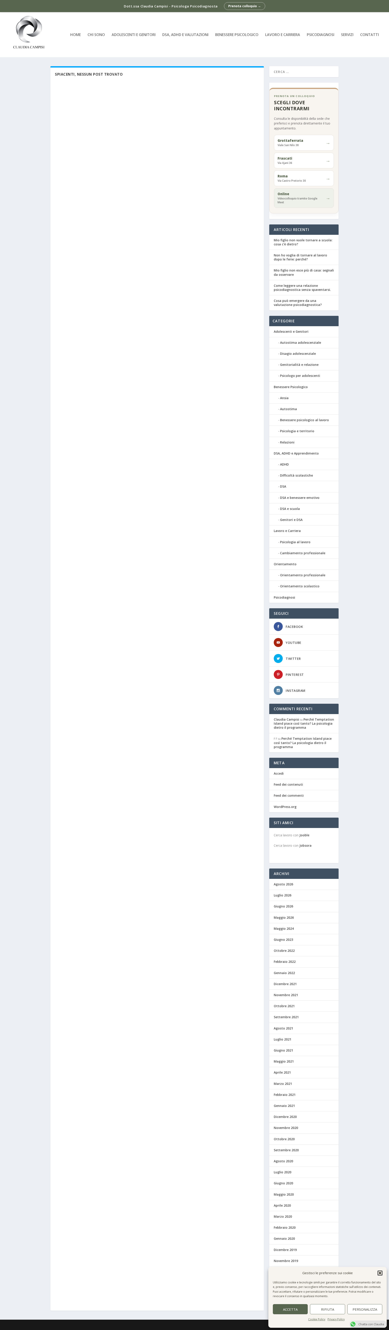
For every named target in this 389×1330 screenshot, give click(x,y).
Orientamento (285, 564)
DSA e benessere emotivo (299, 497)
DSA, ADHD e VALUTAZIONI (185, 35)
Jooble (304, 835)
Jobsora (305, 845)
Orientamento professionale (302, 575)
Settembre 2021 (286, 1017)
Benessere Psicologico (291, 387)
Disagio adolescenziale (298, 353)
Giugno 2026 (283, 906)
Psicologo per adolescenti (300, 375)
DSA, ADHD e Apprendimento (296, 453)
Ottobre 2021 (284, 1006)
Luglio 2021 (282, 1039)
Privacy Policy (336, 1319)
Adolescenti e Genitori (134, 35)
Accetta (290, 1309)
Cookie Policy (316, 1319)
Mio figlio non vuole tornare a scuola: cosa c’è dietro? (303, 242)
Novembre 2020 (286, 1128)
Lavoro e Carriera (282, 35)
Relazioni (287, 442)
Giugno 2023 (283, 939)
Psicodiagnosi (284, 597)
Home (75, 35)
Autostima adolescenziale (300, 342)
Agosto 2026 (283, 884)
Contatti (369, 35)
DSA (283, 486)
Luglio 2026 (282, 895)
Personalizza (365, 1309)
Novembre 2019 (286, 1261)
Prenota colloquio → (244, 6)
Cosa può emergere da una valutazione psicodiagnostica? (298, 303)
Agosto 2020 (283, 1161)
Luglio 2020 (282, 1172)
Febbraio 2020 (285, 1227)
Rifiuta (327, 1309)
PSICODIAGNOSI (320, 35)
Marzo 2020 (283, 1216)
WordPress (129, 1325)
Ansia (284, 398)
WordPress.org (285, 807)
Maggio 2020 (284, 1194)
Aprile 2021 (282, 1072)
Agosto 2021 (283, 1028)
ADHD (284, 464)
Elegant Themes (84, 1325)
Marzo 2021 (283, 1083)
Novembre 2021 (286, 995)
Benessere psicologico (236, 35)
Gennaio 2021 (284, 1106)
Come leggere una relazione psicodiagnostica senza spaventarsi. (302, 287)
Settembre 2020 (286, 1150)
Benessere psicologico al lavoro (304, 420)
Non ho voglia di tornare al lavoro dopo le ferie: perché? (300, 257)
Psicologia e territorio (297, 431)
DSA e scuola (290, 509)
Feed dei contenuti (288, 784)
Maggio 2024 (284, 928)
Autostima (288, 409)
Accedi (279, 773)
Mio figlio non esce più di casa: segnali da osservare (304, 272)
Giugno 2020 (283, 1183)
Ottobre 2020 (284, 1139)
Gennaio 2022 (284, 973)
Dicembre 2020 (285, 1117)
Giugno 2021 (283, 1050)
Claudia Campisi (286, 719)
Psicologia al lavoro (295, 542)
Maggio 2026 (284, 917)
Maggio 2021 (284, 1061)
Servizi (347, 35)
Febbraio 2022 (285, 961)
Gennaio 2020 (284, 1238)
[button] (380, 1273)
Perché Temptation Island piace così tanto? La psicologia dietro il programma (304, 723)
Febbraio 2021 (285, 1094)
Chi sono (96, 35)
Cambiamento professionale (302, 553)
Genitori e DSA (291, 520)
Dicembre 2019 (285, 1250)
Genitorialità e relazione (299, 364)
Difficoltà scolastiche (296, 475)
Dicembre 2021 (285, 984)
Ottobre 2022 (284, 950)
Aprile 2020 (282, 1205)
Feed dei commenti (289, 795)
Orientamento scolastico (299, 586)
